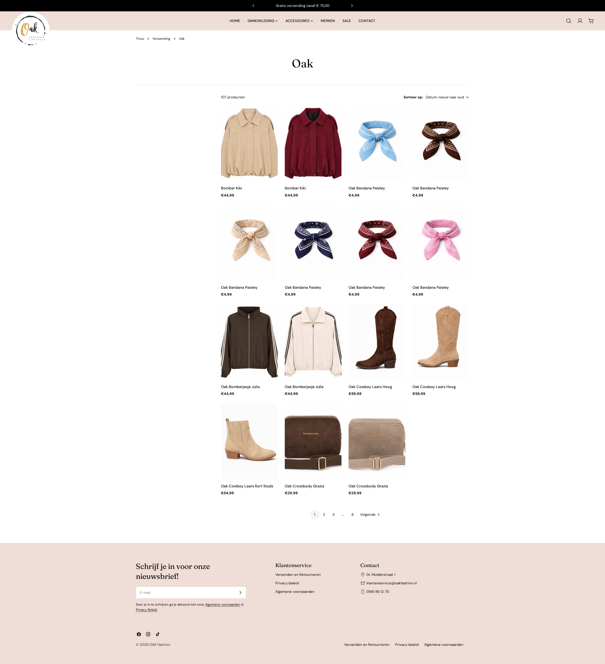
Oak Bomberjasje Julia (240, 386)
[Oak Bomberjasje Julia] (249, 342)
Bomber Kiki (231, 188)
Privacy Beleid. (146, 610)
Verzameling (161, 39)
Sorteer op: (413, 97)
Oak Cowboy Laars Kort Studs (247, 486)
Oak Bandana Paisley (367, 188)
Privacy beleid (287, 583)
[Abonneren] (240, 593)
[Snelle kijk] (271, 116)
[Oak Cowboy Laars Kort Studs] (249, 441)
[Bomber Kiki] (249, 143)
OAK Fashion (159, 644)
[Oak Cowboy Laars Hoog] (377, 342)
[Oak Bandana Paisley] (377, 143)
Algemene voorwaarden (222, 605)
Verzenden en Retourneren (298, 574)
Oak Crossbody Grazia (304, 486)
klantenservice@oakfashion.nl (392, 583)
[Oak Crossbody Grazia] (313, 441)
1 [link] (314, 514)
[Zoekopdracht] (568, 21)
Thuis (140, 39)
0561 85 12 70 (378, 591)
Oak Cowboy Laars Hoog (370, 386)
